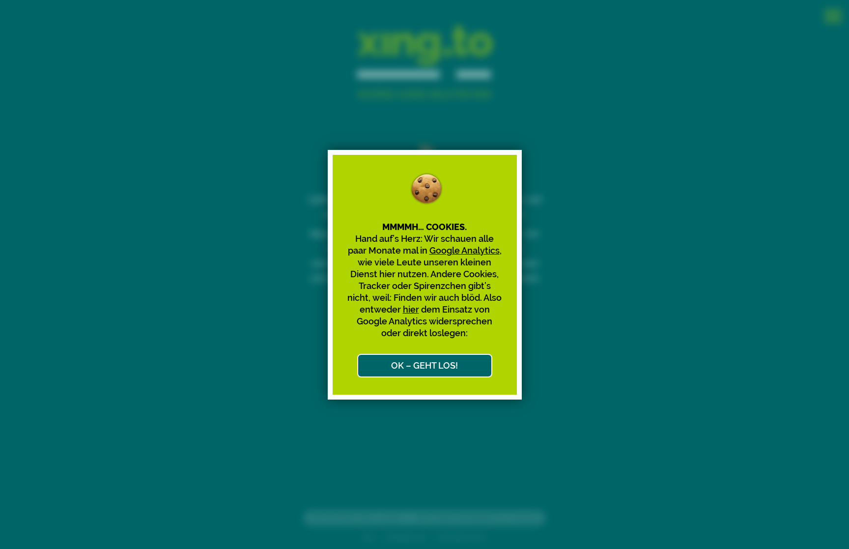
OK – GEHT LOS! (424, 365)
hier (411, 309)
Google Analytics (464, 250)
